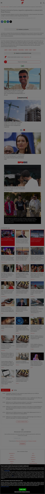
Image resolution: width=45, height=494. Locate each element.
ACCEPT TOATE (22, 489)
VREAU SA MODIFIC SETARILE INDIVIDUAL (22, 491)
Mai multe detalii (6, 470)
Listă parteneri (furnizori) (5, 486)
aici (12, 475)
